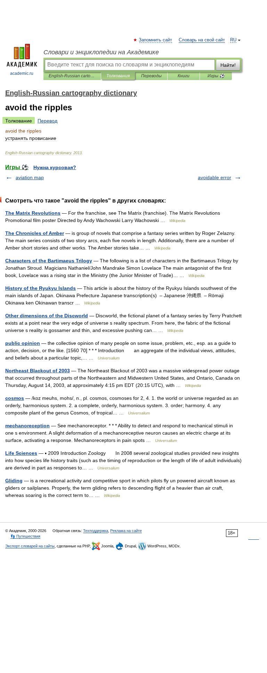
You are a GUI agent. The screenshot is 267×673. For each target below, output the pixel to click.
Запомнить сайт (155, 40)
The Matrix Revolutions (32, 213)
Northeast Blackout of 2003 (37, 370)
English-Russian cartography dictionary (72, 75)
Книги (183, 75)
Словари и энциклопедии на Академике (101, 52)
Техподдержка (95, 531)
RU (233, 40)
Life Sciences (21, 453)
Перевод (47, 121)
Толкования (118, 75)
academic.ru (21, 73)
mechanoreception (27, 425)
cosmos (14, 398)
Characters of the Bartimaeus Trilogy (48, 260)
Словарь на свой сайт (202, 40)
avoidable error (214, 177)
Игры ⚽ (216, 75)
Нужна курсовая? (54, 167)
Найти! (228, 65)
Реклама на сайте (126, 531)
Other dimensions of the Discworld (46, 315)
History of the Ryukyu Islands (40, 288)
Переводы (151, 75)
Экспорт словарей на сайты (30, 546)
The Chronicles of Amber (34, 233)
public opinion (22, 343)
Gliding (14, 480)
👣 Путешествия (25, 536)
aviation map (30, 177)
